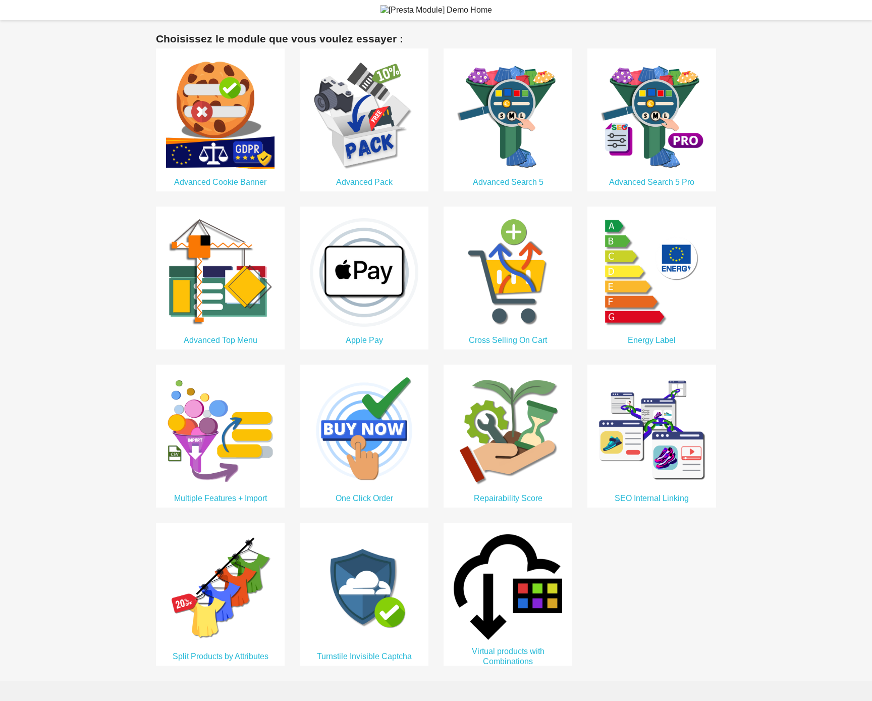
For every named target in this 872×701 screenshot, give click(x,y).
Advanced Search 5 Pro (651, 182)
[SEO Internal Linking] (651, 429)
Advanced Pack (364, 182)
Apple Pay (364, 340)
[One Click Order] (364, 429)
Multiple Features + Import (220, 498)
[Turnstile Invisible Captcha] (364, 587)
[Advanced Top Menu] (220, 271)
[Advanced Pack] (364, 113)
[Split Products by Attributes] (220, 587)
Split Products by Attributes (220, 656)
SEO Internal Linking (652, 498)
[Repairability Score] (508, 429)
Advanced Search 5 (508, 182)
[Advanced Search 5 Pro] (651, 113)
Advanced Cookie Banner (220, 182)
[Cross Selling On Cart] (508, 271)
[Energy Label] (651, 271)
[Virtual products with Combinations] (508, 586)
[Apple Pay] (364, 271)
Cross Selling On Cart (508, 340)
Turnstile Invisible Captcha (364, 656)
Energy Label (652, 340)
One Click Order (364, 498)
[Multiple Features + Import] (220, 429)
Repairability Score (508, 498)
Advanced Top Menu (220, 340)
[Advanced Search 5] (508, 113)
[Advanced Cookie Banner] (220, 113)
